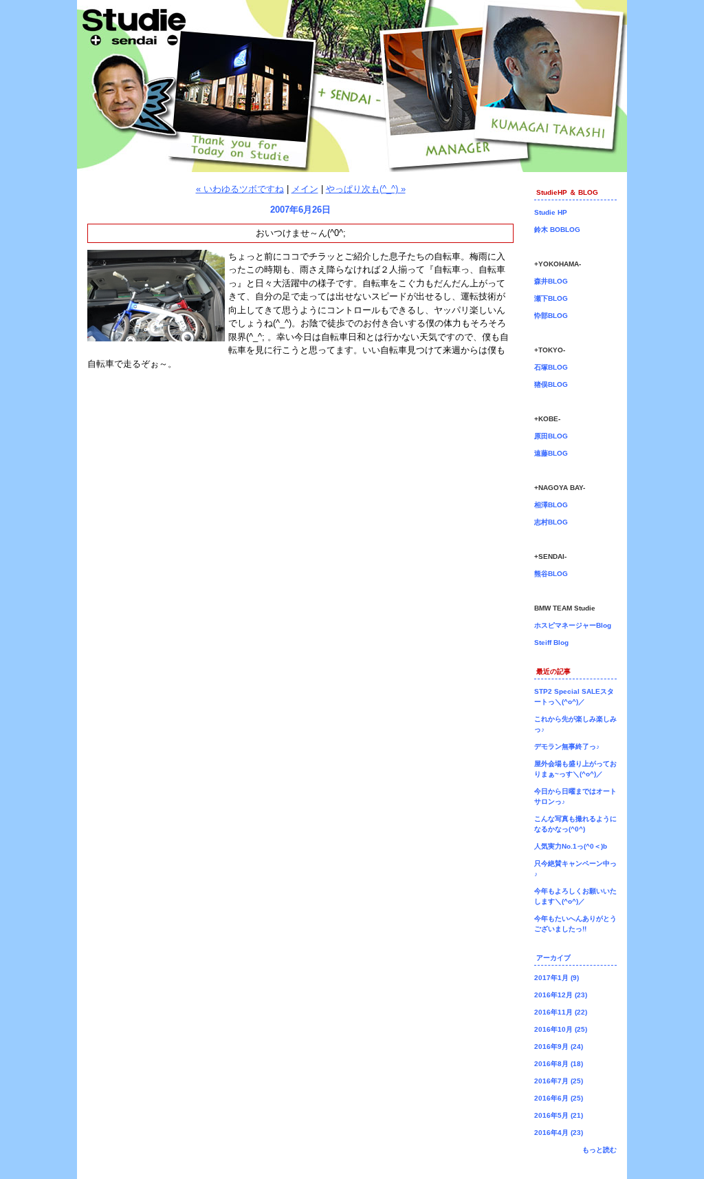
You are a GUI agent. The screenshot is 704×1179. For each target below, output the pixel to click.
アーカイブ (553, 958)
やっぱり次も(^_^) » (366, 189)
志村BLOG (551, 522)
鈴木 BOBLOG (557, 229)
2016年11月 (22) (560, 1012)
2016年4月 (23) (558, 1132)
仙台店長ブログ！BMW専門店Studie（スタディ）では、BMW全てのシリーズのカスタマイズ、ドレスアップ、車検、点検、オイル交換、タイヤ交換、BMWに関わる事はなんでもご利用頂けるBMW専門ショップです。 (352, 86)
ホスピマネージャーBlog (572, 625)
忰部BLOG (551, 315)
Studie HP (550, 212)
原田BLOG (551, 436)
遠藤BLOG (551, 453)
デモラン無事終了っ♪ (567, 746)
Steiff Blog (551, 642)
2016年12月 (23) (560, 995)
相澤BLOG (551, 505)
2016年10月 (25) (560, 1029)
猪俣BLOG (551, 384)
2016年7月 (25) (558, 1081)
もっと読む (599, 1150)
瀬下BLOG (551, 298)
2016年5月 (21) (558, 1115)
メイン (305, 189)
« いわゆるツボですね (240, 189)
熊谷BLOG (551, 573)
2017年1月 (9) (556, 977)
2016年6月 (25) (558, 1098)
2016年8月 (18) (558, 1064)
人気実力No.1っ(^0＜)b (570, 846)
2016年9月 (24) (558, 1046)
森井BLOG (551, 281)
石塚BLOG (551, 367)
